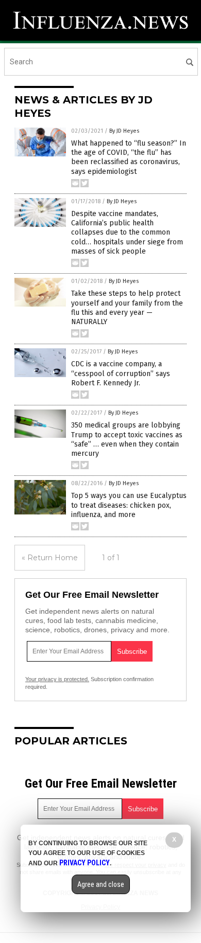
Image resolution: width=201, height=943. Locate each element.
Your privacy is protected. (57, 679)
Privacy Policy (84, 863)
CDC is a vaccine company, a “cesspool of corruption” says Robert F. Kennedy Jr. (120, 373)
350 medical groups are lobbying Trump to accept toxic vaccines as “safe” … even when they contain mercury (126, 439)
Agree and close (100, 884)
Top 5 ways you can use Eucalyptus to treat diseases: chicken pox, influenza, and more (129, 505)
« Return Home (50, 557)
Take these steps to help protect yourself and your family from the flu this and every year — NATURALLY (127, 307)
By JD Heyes (124, 131)
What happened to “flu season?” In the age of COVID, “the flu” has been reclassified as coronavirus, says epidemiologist (128, 157)
